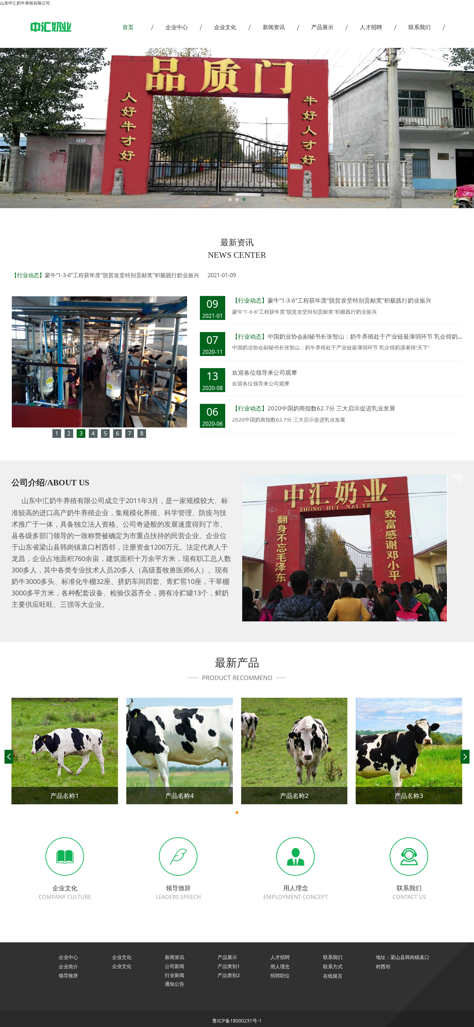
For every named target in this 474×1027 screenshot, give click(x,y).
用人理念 (280, 966)
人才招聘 (371, 27)
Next (430, 128)
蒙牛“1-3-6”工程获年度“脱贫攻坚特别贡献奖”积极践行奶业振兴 (122, 275)
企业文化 (225, 27)
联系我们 (419, 27)
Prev (43, 128)
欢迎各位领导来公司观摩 (264, 372)
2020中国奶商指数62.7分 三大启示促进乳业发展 (331, 408)
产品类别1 (229, 966)
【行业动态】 (28, 275)
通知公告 (174, 984)
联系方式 (332, 966)
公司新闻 (174, 966)
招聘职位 (280, 975)
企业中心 (177, 27)
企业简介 (68, 966)
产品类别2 (229, 975)
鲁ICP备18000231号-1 (237, 1020)
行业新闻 (174, 975)
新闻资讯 (274, 27)
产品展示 (322, 27)
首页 (128, 27)
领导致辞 (68, 975)
